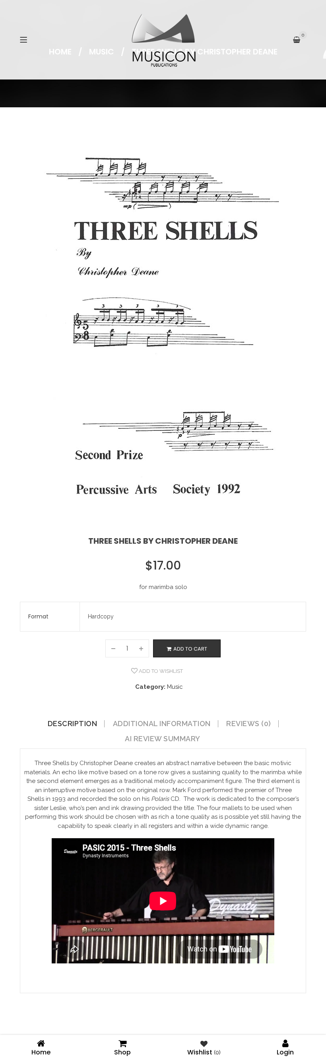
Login (285, 1051)
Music (175, 686)
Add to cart (190, 649)
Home (40, 1051)
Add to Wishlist (160, 671)
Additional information (162, 723)
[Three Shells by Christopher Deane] (163, 314)
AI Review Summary (162, 738)
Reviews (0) (248, 723)
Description (72, 723)
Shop (122, 1051)
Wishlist (204, 1051)
